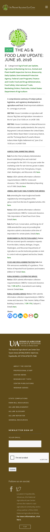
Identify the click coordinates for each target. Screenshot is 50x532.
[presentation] (29, 458)
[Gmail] (30, 315)
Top (25, 527)
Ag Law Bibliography (18, 407)
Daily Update (10, 75)
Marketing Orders (12, 88)
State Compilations (18, 398)
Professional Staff (23, 370)
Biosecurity (36, 72)
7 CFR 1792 (28, 303)
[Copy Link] (25, 315)
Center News (20, 375)
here (38, 172)
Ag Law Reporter (17, 416)
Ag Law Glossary (17, 411)
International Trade (24, 85)
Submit (12, 469)
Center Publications (24, 383)
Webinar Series (21, 388)
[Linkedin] (20, 315)
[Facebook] (10, 315)
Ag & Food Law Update (28, 65)
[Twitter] (15, 315)
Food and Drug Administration (27, 82)
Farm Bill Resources (19, 403)
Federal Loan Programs (22, 78)
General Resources (18, 420)
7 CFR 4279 (15, 286)
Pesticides (25, 88)
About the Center (22, 366)
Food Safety (10, 85)
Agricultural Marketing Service (18, 69)
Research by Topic (22, 379)
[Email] (36, 315)
